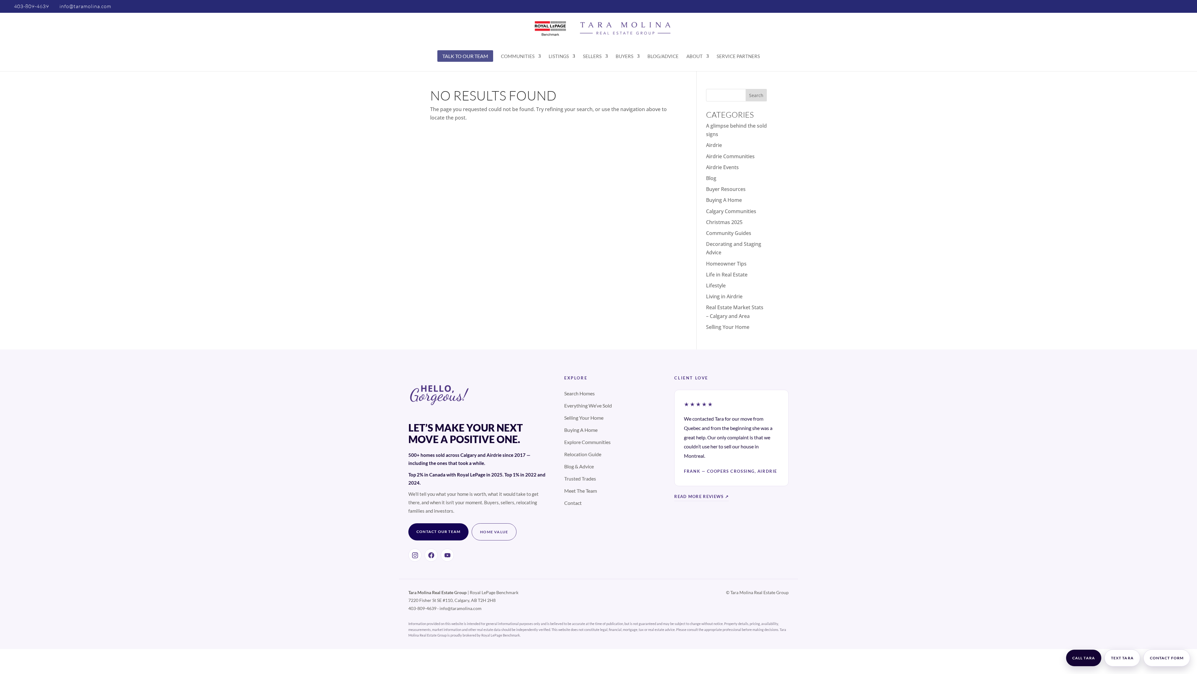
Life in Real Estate (727, 274)
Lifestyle (716, 285)
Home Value (494, 532)
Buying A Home (724, 200)
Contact (573, 503)
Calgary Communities (731, 211)
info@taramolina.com (461, 608)
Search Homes (579, 393)
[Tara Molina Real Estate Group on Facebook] (431, 555)
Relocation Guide (582, 454)
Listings (559, 56)
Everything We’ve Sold (588, 405)
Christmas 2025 (724, 222)
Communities (518, 56)
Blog (711, 178)
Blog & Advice (579, 466)
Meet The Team (580, 491)
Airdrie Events (722, 167)
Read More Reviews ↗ (701, 496)
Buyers (624, 56)
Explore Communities (587, 442)
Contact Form (1167, 658)
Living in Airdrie (724, 296)
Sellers (592, 56)
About (694, 56)
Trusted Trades (580, 478)
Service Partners (738, 56)
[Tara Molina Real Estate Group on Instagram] (414, 555)
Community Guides (728, 233)
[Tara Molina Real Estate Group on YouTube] (447, 555)
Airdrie (714, 145)
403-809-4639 (31, 6)
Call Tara (1083, 658)
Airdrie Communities (730, 156)
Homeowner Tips (726, 263)
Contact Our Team (438, 531)
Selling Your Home (727, 327)
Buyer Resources (726, 189)
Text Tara (1122, 658)
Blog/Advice (663, 56)
